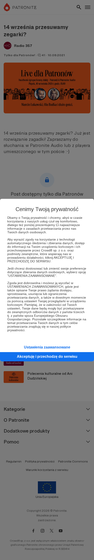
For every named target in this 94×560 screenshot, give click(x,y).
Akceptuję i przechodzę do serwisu (47, 356)
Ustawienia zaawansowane (47, 347)
